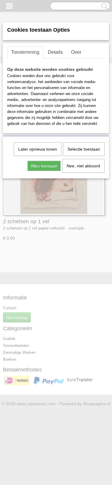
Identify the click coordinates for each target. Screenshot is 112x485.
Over (76, 52)
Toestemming (25, 52)
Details (55, 52)
